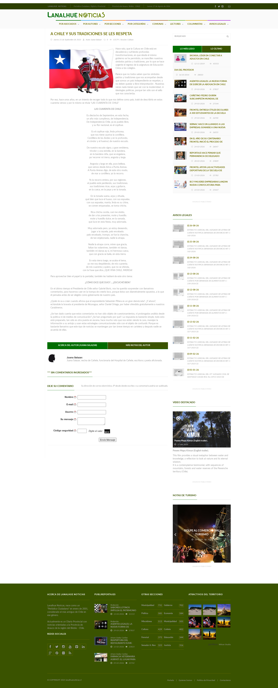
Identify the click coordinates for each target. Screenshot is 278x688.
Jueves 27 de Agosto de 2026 (158, 6)
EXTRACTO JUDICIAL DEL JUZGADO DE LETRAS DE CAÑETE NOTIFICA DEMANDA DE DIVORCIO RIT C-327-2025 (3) (209, 329)
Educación (173, 637)
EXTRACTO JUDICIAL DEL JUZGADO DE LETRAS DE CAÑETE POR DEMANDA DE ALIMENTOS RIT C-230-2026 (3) (208, 281)
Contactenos (225, 680)
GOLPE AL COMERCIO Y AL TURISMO (202, 532)
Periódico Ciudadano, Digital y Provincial (89, 6)
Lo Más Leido (187, 49)
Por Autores (90, 24)
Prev (175, 534)
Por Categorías (136, 24)
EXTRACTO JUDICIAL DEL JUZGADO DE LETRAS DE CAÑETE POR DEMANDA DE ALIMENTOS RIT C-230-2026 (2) (208, 296)
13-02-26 (194, 322)
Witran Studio (225, 644)
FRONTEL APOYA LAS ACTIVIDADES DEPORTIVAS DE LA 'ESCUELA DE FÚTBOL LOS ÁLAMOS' (207, 170)
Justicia (173, 645)
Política (151, 613)
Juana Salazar (96, 40)
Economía (173, 613)
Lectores (175, 24)
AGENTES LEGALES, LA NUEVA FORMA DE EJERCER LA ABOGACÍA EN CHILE (208, 83)
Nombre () (70, 396)
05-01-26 (194, 370)
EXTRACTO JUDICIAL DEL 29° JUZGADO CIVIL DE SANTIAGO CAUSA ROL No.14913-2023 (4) (208, 375)
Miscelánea (151, 621)
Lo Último (216, 49)
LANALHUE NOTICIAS (57, 6)
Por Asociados (67, 24)
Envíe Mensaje (107, 439)
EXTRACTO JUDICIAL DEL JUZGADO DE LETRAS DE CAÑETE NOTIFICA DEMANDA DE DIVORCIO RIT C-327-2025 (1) (209, 361)
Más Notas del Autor (138, 345)
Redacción (115, 605)
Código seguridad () (64, 430)
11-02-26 (194, 338)
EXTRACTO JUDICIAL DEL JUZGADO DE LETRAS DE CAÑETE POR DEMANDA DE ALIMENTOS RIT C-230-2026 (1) (208, 313)
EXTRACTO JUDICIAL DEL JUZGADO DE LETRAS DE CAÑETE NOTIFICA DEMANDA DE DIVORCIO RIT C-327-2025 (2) (209, 345)
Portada (170, 680)
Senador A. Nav (151, 645)
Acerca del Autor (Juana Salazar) (77, 345)
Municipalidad (151, 605)
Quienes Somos (185, 680)
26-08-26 (194, 226)
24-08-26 (194, 258)
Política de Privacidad (206, 680)
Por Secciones (113, 24)
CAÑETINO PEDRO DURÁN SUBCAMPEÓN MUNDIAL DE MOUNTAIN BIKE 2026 (204, 99)
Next (228, 534)
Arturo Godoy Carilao (119, 638)
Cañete (173, 629)
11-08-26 (194, 306)
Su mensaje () (68, 419)
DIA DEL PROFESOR (184, 70)
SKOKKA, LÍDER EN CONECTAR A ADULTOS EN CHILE (206, 57)
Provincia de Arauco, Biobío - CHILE (126, 6)
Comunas (157, 24)
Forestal (151, 637)
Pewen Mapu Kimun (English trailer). (191, 441)
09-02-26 (194, 354)
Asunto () (70, 411)
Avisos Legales (217, 24)
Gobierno (173, 605)
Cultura (151, 629)
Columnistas (194, 24)
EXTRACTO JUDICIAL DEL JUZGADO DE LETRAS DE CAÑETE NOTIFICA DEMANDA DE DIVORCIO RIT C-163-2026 (209, 232)
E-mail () (71, 404)
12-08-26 (194, 290)
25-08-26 (194, 242)
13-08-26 (194, 274)
